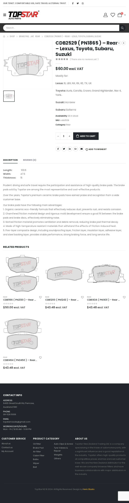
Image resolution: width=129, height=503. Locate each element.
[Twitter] (78, 3)
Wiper (36, 463)
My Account (7, 451)
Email (81, 148)
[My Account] (105, 15)
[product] (22, 273)
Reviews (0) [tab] (29, 159)
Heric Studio (88, 489)
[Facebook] (73, 3)
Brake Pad (38, 447)
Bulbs (36, 459)
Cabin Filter (38, 455)
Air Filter (37, 451)
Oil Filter (37, 443)
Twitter (64, 148)
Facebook (58, 148)
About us (6, 443)
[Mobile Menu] (5, 15)
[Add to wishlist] (40, 297)
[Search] (122, 28)
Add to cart (87, 136)
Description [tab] (10, 159)
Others (57, 458)
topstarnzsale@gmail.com (16, 421)
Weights (58, 454)
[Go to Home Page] (4, 36)
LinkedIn (69, 148)
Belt (35, 467)
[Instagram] (83, 3)
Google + (75, 148)
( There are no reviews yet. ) (84, 59)
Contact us (7, 447)
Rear (68, 124)
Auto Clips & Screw (63, 443)
